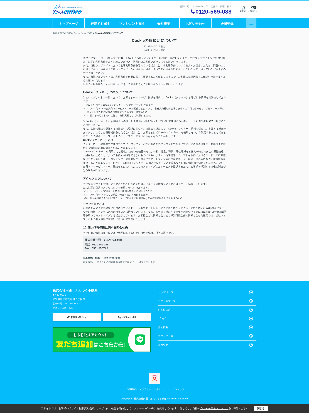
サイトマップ (177, 389)
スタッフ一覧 (165, 336)
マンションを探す (132, 23)
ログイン (243, 11)
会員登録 (227, 23)
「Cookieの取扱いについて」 (214, 408)
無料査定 (163, 344)
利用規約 (132, 389)
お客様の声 (164, 309)
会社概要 (163, 23)
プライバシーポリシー (153, 389)
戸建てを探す (100, 23)
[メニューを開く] (251, 23)
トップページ (68, 23)
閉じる (261, 408)
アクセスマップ (167, 301)
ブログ (162, 318)
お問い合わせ (195, 23)
